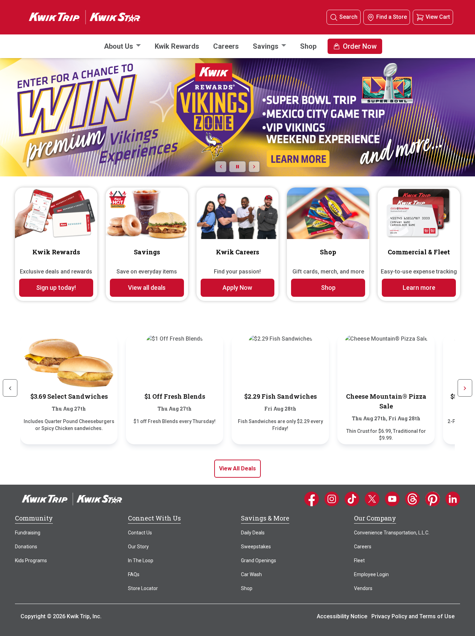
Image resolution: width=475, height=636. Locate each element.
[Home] (72, 498)
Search (348, 17)
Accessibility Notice (342, 616)
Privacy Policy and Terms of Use (412, 616)
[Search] (334, 17)
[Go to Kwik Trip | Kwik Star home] (77, 17)
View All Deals (237, 468)
